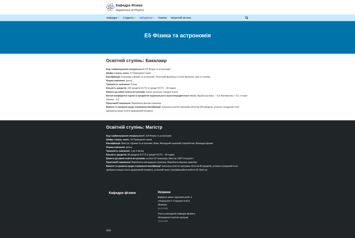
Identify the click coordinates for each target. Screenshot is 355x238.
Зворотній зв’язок (181, 17)
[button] (118, 17)
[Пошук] (246, 17)
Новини (162, 17)
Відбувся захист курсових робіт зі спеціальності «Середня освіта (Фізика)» (175, 201)
